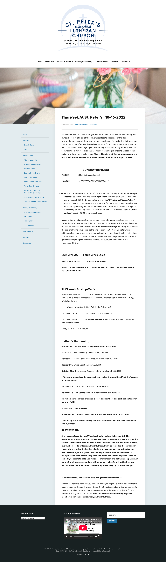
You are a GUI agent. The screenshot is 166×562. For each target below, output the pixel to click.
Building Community (83, 62)
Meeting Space (29, 221)
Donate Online (102, 62)
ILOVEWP (86, 554)
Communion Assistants (32, 173)
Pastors (26, 149)
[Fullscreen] (99, 536)
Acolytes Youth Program (32, 164)
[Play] (67, 536)
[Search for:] (126, 515)
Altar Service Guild (30, 160)
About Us (49, 62)
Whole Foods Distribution (33, 182)
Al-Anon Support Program (33, 212)
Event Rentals (29, 225)
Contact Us (125, 62)
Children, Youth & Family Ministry (35, 202)
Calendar (114, 62)
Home (40, 62)
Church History (29, 145)
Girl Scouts (28, 217)
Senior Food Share (30, 177)
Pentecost (93, 125)
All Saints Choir (29, 169)
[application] (83, 528)
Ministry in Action (64, 62)
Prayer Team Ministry (31, 186)
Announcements (81, 125)
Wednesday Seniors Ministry (34, 197)
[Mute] (96, 536)
